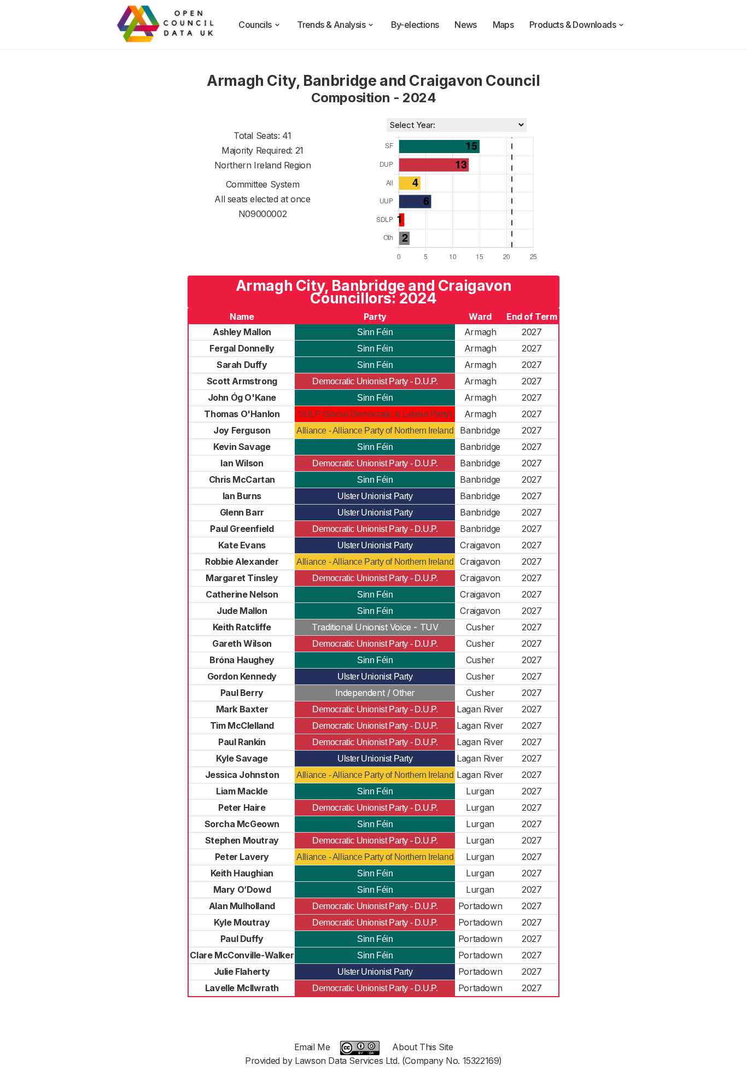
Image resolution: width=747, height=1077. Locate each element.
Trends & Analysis (331, 24)
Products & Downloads (572, 24)
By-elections (415, 24)
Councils (254, 24)
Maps (503, 24)
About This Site (422, 1046)
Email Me (312, 1046)
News (465, 24)
